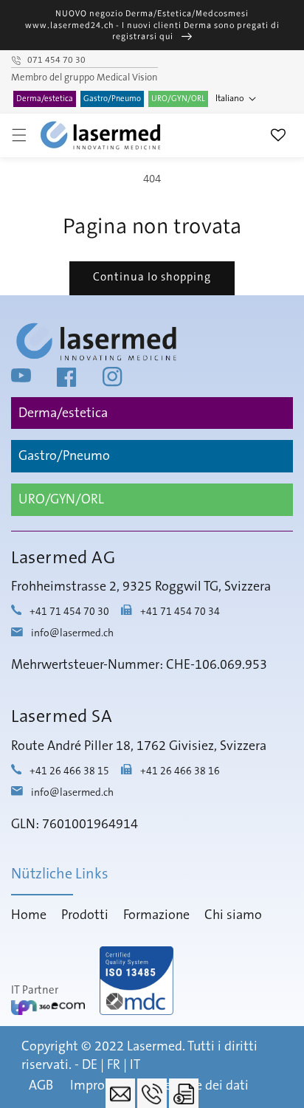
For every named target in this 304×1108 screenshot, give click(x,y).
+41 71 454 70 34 (180, 612)
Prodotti (84, 915)
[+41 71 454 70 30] (152, 1093)
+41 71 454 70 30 (69, 612)
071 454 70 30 (56, 60)
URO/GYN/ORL (178, 98)
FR (113, 1065)
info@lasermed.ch (72, 633)
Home (28, 915)
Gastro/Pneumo (112, 98)
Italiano (229, 98)
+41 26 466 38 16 (180, 771)
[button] (19, 135)
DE (89, 1065)
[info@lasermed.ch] (120, 1093)
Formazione (156, 915)
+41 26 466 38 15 (69, 771)
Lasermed (154, 1046)
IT (135, 1065)
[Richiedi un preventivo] (183, 1093)
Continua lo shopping (152, 277)
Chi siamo (233, 915)
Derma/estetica (44, 98)
